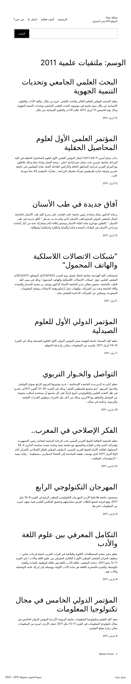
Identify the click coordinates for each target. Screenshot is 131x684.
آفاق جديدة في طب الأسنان (74, 204)
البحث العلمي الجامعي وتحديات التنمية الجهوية (69, 86)
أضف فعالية (47, 19)
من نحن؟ (19, 19)
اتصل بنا (32, 19)
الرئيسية (62, 19)
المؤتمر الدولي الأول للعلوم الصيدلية (76, 326)
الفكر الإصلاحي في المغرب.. (74, 430)
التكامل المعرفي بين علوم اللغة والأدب (69, 539)
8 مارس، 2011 (110, 579)
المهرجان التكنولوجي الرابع (76, 486)
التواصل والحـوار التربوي (80, 373)
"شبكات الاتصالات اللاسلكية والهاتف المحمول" (75, 260)
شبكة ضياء (111, 17)
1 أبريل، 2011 (110, 300)
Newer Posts (108, 653)
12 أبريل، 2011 (110, 183)
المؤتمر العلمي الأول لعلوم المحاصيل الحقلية (76, 143)
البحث (21, 33)
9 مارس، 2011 (110, 513)
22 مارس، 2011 (109, 466)
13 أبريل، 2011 (110, 117)
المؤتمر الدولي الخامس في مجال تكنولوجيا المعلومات (66, 604)
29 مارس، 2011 (109, 409)
